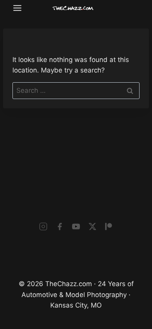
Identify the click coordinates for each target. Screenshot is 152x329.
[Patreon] (108, 226)
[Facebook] (59, 226)
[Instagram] (43, 226)
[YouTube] (76, 226)
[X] (92, 226)
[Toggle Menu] (17, 8)
